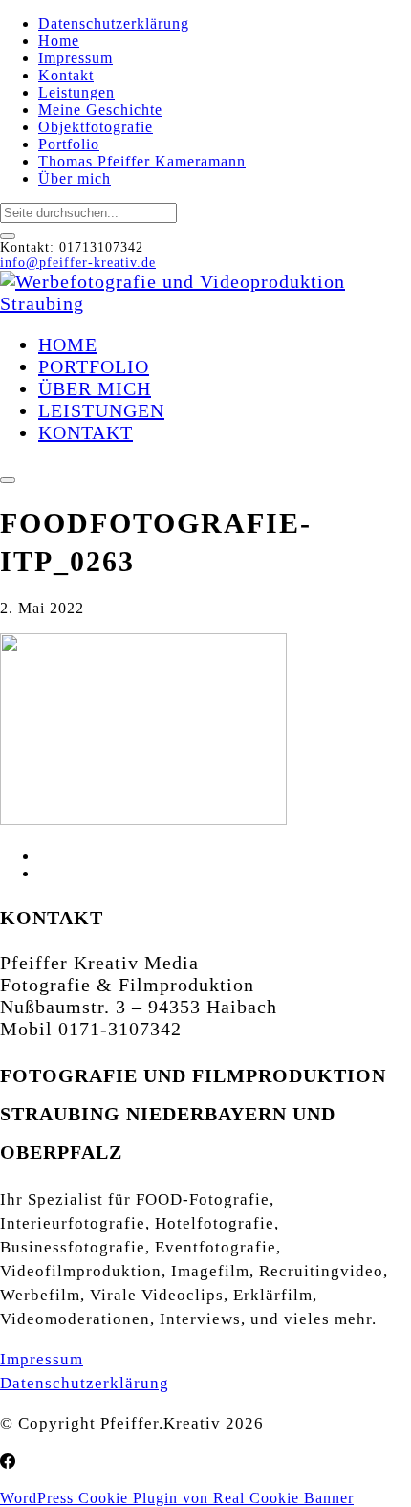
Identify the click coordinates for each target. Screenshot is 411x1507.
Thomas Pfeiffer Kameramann (142, 161)
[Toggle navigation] (7, 480)
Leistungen (76, 92)
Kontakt (66, 75)
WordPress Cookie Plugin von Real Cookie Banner (177, 1498)
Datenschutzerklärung (113, 23)
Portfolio (68, 144)
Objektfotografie (95, 127)
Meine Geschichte (100, 109)
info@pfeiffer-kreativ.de (78, 262)
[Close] (7, 236)
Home (58, 41)
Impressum (75, 58)
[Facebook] (7, 1462)
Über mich (74, 178)
